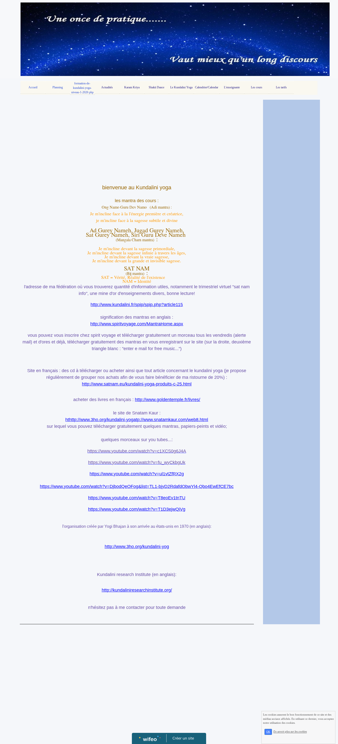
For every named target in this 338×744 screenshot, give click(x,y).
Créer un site (183, 738)
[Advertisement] (137, 139)
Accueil (32, 87)
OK (268, 731)
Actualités (107, 87)
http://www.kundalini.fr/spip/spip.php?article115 (137, 304)
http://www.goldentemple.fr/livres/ (167, 399)
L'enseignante (232, 87)
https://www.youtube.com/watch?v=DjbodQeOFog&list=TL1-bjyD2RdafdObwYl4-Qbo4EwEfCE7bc (137, 486)
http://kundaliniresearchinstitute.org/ (137, 590)
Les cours (256, 87)
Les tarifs (281, 87)
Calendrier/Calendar (206, 87)
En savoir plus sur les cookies (290, 731)
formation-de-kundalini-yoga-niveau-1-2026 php (82, 88)
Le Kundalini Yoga (181, 87)
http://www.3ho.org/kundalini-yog (137, 546)
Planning (57, 87)
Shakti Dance (156, 87)
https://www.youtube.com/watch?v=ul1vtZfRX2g (137, 473)
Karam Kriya (132, 87)
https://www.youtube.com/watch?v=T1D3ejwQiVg (136, 509)
